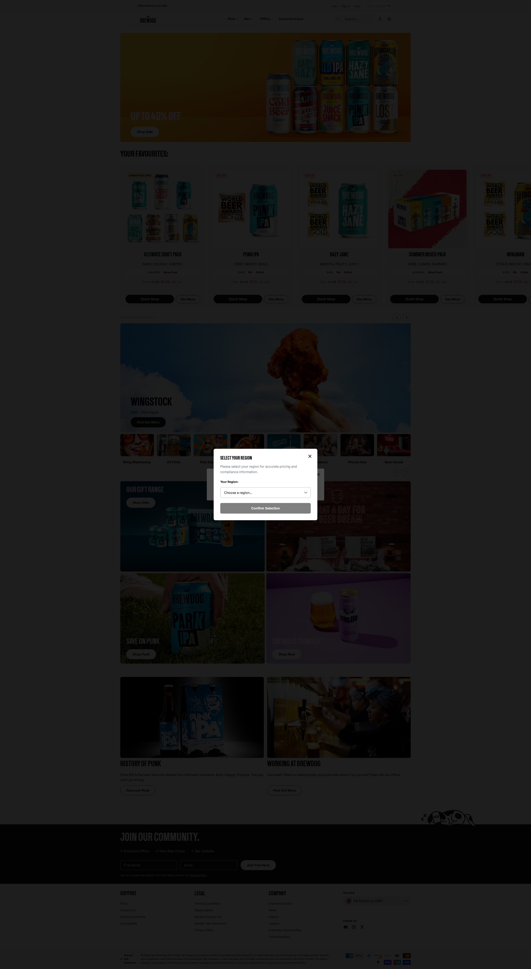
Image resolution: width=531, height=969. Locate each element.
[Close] (310, 456)
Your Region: (229, 481)
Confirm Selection (265, 508)
